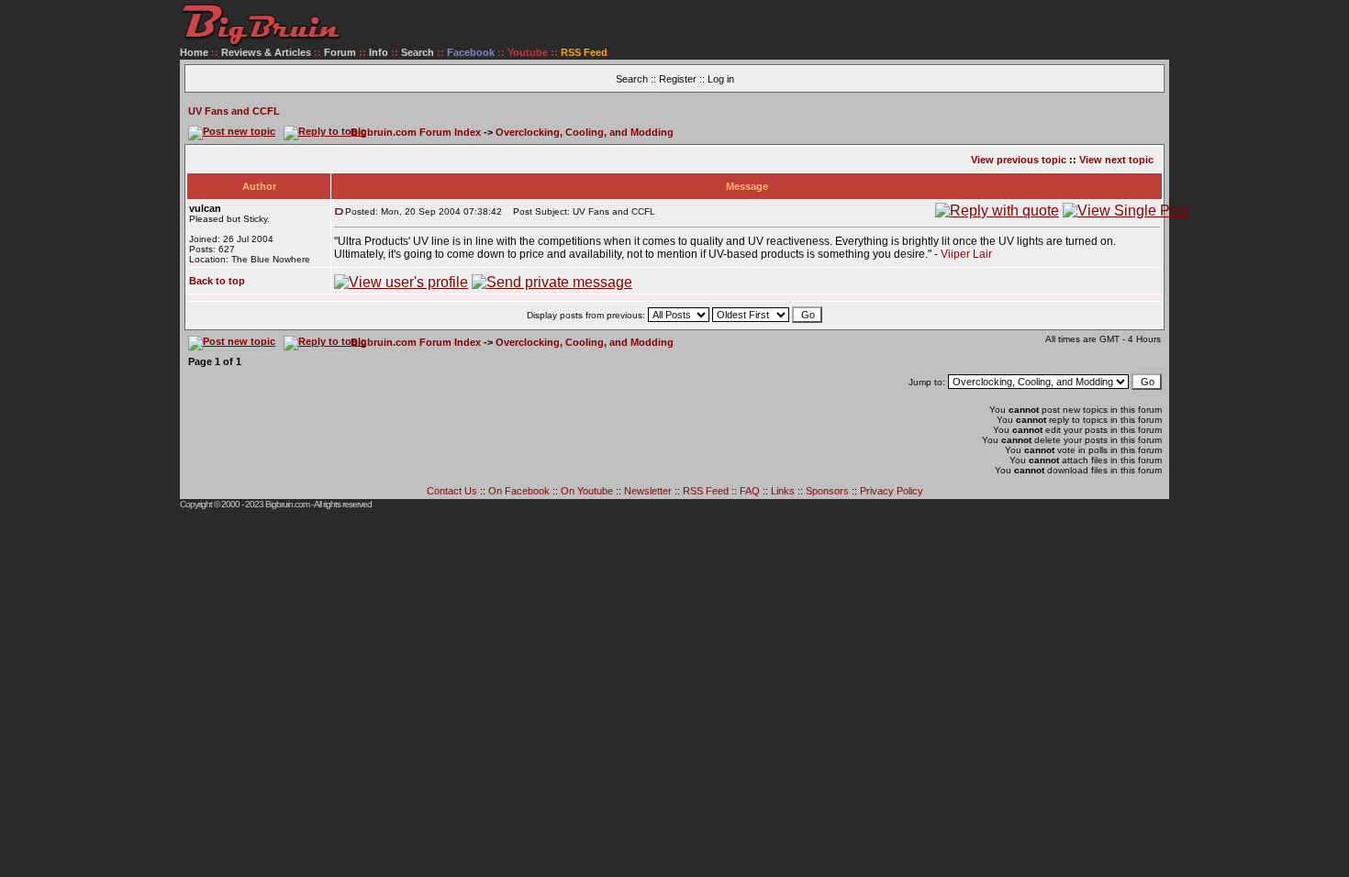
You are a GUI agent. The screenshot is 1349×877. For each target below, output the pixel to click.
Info (378, 52)
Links (783, 490)
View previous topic (1018, 159)
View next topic (1116, 159)
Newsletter (648, 490)
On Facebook (519, 490)
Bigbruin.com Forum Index (416, 132)
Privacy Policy (891, 490)
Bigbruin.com (287, 504)
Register (678, 78)
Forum (340, 52)
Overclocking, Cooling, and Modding (585, 132)
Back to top (217, 280)
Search (417, 52)
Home (194, 52)
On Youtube (587, 490)
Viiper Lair (966, 254)
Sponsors (827, 490)
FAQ (750, 490)
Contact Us (452, 490)
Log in (721, 78)
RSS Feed (706, 490)
